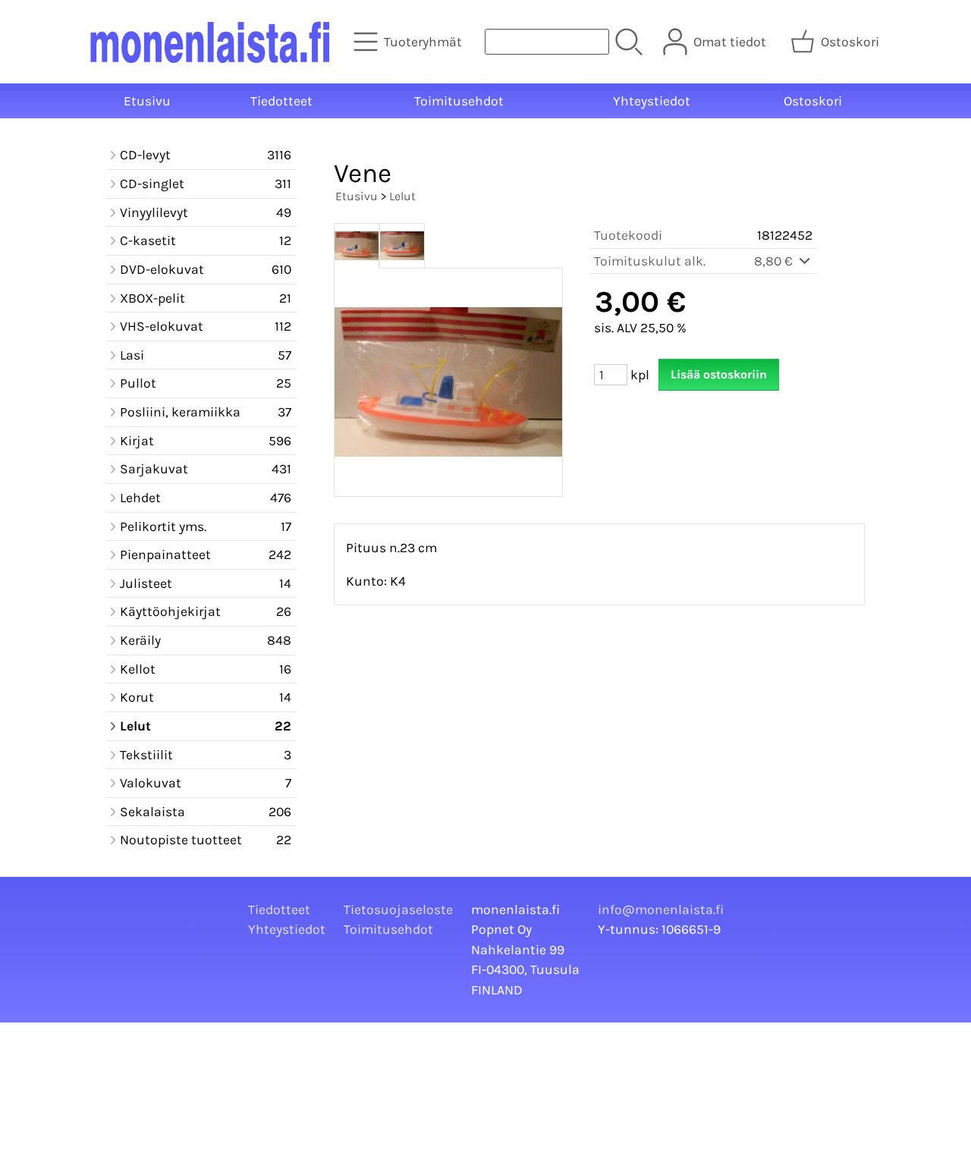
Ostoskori (813, 100)
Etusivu (147, 100)
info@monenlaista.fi (661, 909)
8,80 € (775, 261)
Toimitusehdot (459, 100)
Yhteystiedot (651, 100)
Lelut (402, 196)
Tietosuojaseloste (398, 909)
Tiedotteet (281, 100)
